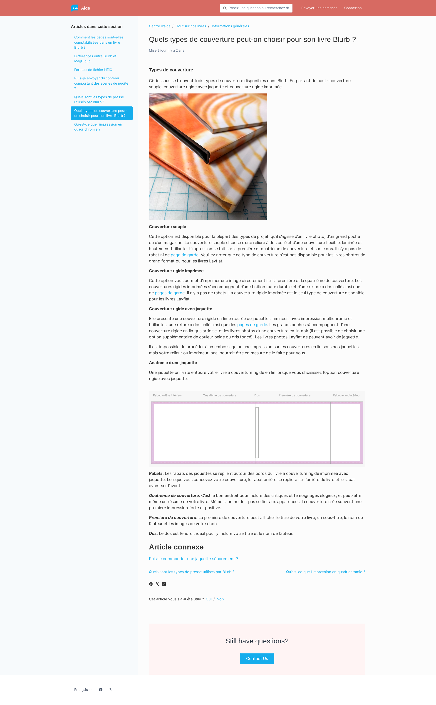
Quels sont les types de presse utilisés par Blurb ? (191, 571)
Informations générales (230, 26)
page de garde (184, 254)
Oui (209, 599)
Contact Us (257, 658)
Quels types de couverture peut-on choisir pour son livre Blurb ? (100, 113)
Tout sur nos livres (191, 26)
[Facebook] (151, 584)
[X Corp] (157, 584)
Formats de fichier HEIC (93, 70)
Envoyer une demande (319, 8)
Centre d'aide (160, 26)
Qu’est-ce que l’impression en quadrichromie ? (325, 571)
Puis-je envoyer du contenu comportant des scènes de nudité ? (101, 83)
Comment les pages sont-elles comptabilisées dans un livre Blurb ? (99, 42)
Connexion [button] (353, 8)
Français (81, 689)
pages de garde (170, 292)
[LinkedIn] (164, 584)
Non (220, 599)
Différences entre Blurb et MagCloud (95, 58)
